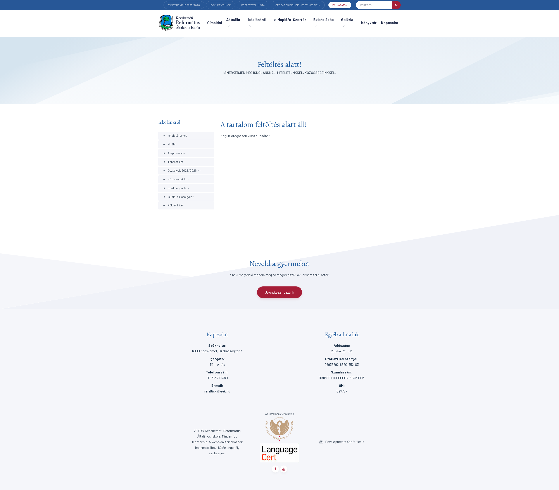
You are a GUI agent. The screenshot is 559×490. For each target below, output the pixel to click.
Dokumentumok (220, 5)
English (173, 11)
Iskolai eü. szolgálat (178, 197)
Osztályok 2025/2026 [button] (180, 170)
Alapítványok (174, 153)
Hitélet (170, 144)
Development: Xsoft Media (344, 441)
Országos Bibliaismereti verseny (297, 5)
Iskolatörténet (175, 135)
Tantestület (173, 162)
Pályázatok (339, 5)
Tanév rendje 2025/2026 (184, 5)
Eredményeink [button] (174, 188)
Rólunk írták (173, 205)
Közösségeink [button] (174, 179)
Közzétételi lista (253, 5)
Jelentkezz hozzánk (279, 292)
